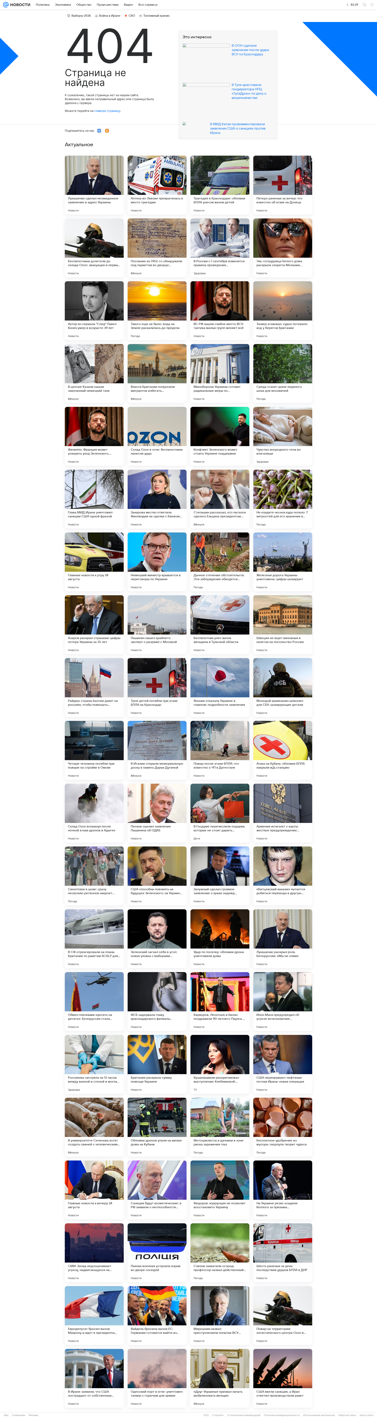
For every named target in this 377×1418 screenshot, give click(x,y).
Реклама (33, 1415)
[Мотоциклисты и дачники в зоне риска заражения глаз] (219, 1127)
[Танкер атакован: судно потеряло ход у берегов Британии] (282, 310)
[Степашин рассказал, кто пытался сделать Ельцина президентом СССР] (219, 499)
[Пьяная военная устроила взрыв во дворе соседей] (157, 1252)
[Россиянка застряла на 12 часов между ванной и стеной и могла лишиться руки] (94, 1064)
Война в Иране (109, 15)
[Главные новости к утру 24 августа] (94, 561)
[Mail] (6, 4)
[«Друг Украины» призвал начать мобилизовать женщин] (219, 1378)
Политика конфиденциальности (282, 1415)
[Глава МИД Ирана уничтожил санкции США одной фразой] (94, 499)
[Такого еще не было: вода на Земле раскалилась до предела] (157, 310)
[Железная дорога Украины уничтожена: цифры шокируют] (282, 561)
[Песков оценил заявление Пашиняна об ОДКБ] (157, 813)
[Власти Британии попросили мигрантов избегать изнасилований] (157, 373)
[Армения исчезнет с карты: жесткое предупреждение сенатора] (282, 813)
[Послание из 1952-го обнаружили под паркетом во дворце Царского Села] (157, 247)
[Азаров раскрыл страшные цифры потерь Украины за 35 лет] (94, 624)
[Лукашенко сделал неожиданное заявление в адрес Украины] (94, 185)
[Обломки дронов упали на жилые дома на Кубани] (157, 1127)
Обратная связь (347, 1415)
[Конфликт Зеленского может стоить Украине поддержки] (219, 436)
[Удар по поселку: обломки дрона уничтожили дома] (219, 938)
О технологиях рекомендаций (243, 1415)
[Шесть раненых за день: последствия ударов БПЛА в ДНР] (282, 1252)
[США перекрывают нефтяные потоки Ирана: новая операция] (282, 1064)
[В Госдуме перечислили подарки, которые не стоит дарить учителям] (219, 813)
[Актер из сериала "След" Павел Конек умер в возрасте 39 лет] (94, 310)
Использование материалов (319, 1415)
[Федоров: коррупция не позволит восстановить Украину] (219, 1190)
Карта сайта (366, 1415)
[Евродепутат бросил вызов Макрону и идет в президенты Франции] (94, 1315)
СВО (132, 15)
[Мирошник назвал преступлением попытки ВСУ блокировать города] (219, 1315)
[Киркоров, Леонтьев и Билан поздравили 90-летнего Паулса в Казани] (219, 1001)
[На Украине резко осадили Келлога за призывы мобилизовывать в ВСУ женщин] (282, 1190)
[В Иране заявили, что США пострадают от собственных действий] (94, 1378)
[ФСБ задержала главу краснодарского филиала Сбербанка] (157, 1001)
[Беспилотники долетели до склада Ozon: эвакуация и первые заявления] (94, 247)
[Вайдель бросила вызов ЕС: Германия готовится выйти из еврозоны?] (157, 1315)
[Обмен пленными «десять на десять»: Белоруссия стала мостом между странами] (94, 1001)
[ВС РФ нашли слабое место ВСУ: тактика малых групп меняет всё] (219, 310)
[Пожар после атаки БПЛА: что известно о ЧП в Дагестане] (219, 750)
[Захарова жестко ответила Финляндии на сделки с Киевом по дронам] (157, 499)
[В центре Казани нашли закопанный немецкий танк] (94, 373)
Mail (6, 1415)
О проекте (218, 1415)
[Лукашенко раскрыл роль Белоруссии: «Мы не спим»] (282, 938)
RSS (206, 1415)
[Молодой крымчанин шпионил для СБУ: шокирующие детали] (282, 687)
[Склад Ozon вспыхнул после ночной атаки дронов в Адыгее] (94, 813)
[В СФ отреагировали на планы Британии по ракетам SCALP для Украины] (94, 938)
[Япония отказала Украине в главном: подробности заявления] (219, 687)
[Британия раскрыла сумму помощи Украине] (157, 1064)
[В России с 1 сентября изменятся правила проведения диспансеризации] (219, 247)
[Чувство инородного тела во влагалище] (282, 436)
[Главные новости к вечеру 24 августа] (94, 1190)
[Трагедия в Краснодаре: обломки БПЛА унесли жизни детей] (219, 185)
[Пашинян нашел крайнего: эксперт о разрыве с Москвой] (157, 624)
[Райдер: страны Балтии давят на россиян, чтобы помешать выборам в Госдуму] (94, 687)
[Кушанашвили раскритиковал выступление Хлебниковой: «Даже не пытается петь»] (219, 1064)
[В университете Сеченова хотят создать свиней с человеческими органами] (94, 1127)
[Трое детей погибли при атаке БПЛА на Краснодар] (157, 687)
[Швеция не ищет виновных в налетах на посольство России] (282, 624)
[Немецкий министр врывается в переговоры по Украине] (157, 561)
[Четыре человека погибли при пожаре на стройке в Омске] (94, 750)
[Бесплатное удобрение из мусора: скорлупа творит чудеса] (282, 1127)
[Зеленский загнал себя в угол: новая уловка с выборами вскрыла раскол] (157, 938)
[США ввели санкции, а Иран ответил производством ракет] (282, 1378)
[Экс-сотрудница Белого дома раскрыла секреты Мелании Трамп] (282, 247)
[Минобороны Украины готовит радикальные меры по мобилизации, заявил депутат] (219, 373)
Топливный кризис (156, 15)
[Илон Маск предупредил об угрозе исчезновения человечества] (282, 1001)
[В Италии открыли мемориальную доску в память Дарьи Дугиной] (157, 750)
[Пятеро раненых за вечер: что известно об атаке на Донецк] (282, 185)
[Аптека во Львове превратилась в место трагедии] (157, 185)
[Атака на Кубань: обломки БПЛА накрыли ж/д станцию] (282, 750)
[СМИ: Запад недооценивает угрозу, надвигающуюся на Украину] (94, 1252)
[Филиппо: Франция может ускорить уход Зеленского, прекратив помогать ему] (94, 436)
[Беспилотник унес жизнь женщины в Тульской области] (219, 624)
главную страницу (107, 111)
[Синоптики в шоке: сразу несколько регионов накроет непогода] (94, 875)
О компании (18, 1415)
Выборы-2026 (81, 15)
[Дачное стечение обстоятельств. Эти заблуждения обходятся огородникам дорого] (219, 561)
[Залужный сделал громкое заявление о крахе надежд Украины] (219, 875)
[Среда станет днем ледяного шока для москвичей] (282, 373)
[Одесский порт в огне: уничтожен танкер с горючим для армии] (157, 1378)
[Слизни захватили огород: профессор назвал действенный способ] (219, 1252)
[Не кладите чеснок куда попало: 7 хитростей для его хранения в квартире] (282, 499)
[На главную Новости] (19, 4)
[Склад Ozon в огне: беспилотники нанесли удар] (157, 436)
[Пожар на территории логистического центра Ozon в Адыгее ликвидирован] (282, 1315)
